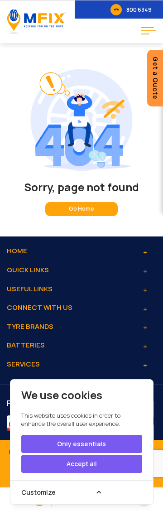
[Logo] (36, 22)
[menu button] (148, 31)
